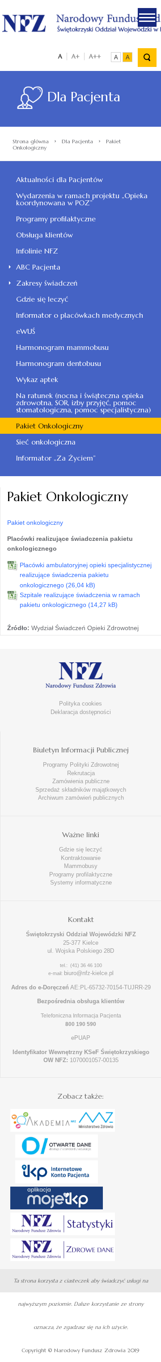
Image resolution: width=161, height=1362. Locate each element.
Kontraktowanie (81, 858)
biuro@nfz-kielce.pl (89, 973)
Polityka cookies (80, 703)
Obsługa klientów (44, 234)
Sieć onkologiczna (46, 441)
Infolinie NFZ (37, 250)
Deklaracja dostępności (81, 712)
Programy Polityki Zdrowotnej (81, 764)
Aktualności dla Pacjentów (59, 179)
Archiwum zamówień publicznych (81, 797)
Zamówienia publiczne (81, 781)
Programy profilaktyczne (56, 218)
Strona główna (31, 141)
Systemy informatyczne (81, 882)
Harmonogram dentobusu (58, 363)
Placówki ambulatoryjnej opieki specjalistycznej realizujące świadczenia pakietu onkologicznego (86, 575)
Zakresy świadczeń (46, 282)
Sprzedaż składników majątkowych (80, 789)
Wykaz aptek (37, 379)
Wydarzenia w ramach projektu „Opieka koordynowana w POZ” (82, 199)
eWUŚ (25, 331)
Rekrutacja (81, 773)
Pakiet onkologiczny (35, 522)
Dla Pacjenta (77, 141)
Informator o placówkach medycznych (79, 315)
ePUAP (80, 1037)
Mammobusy (80, 866)
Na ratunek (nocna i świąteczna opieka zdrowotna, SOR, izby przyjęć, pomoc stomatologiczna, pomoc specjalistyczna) (83, 402)
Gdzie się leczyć (42, 299)
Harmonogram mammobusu (62, 347)
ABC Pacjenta (38, 266)
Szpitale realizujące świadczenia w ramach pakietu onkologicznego (80, 599)
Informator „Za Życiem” (56, 457)
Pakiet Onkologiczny (49, 425)
